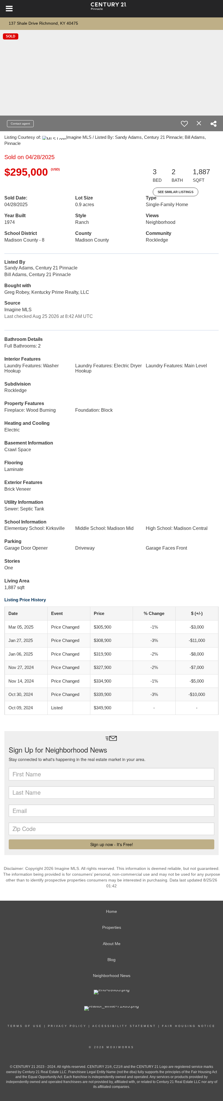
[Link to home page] (111, 8)
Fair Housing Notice (188, 1026)
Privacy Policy (67, 1026)
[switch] (184, 123)
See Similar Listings (175, 192)
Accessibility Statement (124, 1026)
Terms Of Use (25, 1026)
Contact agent (20, 123)
